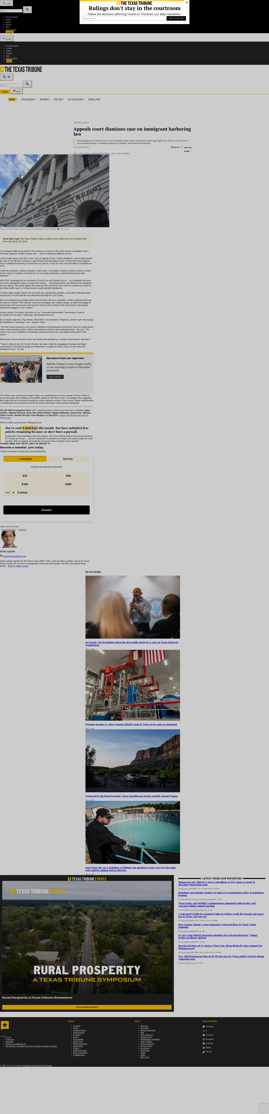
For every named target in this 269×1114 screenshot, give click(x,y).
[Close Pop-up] (186, 2)
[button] (134, 557)
